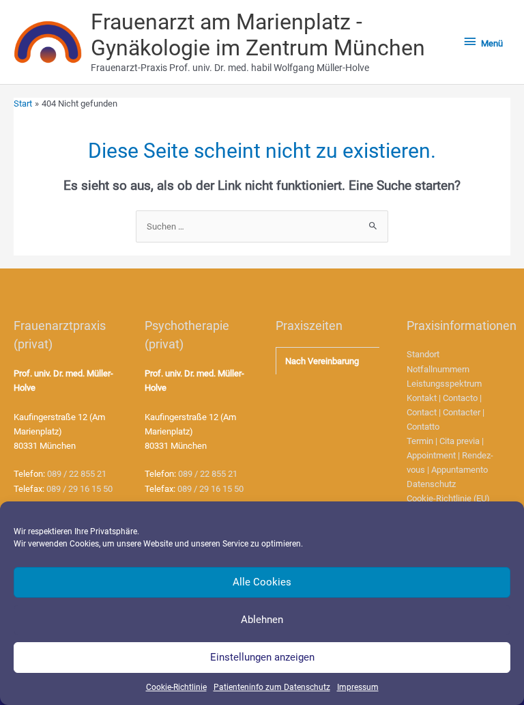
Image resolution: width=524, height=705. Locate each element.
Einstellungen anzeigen (262, 657)
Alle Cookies (262, 582)
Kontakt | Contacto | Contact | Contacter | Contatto (445, 412)
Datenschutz (431, 484)
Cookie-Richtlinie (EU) (448, 498)
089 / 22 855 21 (76, 474)
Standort (423, 354)
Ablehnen (262, 619)
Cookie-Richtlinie (176, 687)
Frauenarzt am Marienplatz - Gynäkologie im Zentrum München (258, 35)
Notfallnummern (438, 369)
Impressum (358, 687)
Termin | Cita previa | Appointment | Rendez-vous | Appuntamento (450, 455)
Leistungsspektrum (444, 383)
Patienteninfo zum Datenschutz (272, 687)
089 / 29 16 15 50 (79, 489)
